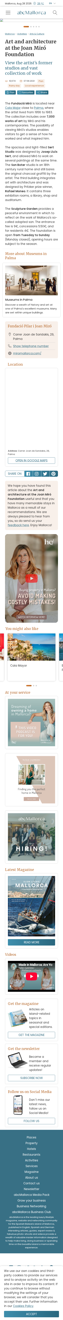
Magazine (32, 1204)
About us (31, 1210)
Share (43, 124)
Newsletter (31, 1221)
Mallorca (10, 66)
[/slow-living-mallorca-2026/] (31, 938)
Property (32, 1175)
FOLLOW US (31, 1153)
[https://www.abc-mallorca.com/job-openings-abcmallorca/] (31, 869)
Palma (38, 140)
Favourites (27, 124)
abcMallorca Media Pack (31, 1227)
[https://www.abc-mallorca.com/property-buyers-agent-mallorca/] (31, 812)
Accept (31, 1314)
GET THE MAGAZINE (31, 1067)
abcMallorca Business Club (31, 1244)
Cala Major (13, 140)
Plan (12, 124)
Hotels (31, 1181)
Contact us (31, 1216)
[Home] (31, 13)
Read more (31, 975)
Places (31, 1170)
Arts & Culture (37, 66)
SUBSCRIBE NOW (31, 1110)
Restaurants (31, 1187)
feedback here (18, 557)
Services (32, 1198)
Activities (22, 66)
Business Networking (31, 1238)
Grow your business (31, 1233)
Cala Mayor (18, 698)
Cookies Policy (23, 1306)
